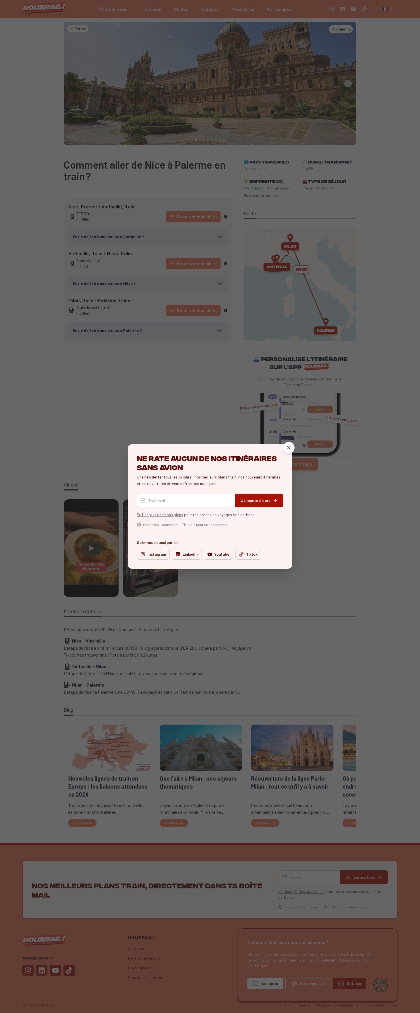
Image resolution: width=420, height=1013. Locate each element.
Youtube (221, 554)
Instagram (156, 554)
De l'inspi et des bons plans (160, 514)
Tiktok (251, 554)
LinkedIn (190, 554)
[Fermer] (289, 447)
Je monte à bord (256, 500)
